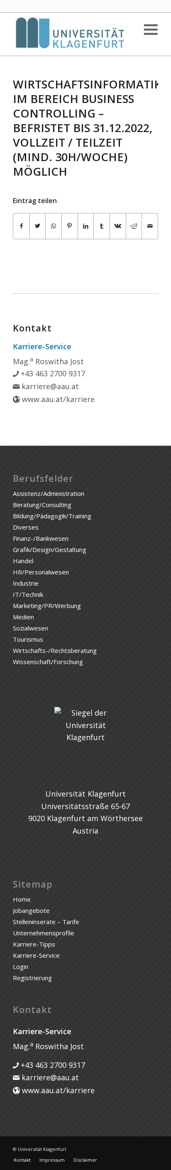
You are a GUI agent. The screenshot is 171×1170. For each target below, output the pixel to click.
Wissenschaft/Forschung (48, 661)
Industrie (26, 583)
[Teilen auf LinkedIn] (86, 226)
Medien (23, 617)
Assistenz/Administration (48, 493)
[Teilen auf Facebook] (21, 226)
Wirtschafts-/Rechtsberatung (55, 650)
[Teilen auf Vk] (118, 226)
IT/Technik (28, 594)
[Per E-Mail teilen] (150, 226)
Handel (23, 561)
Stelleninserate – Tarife (46, 921)
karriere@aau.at (49, 386)
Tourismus (28, 639)
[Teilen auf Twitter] (38, 226)
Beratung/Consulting (42, 504)
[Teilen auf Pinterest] (70, 226)
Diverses (26, 527)
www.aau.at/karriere (57, 399)
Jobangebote (31, 910)
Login (20, 966)
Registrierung (32, 978)
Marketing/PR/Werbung (47, 605)
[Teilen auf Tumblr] (102, 226)
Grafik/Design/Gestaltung (49, 549)
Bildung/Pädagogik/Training (52, 516)
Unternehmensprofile (43, 933)
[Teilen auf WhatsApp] (53, 226)
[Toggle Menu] (150, 30)
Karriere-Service (36, 955)
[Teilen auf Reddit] (134, 226)
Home (22, 899)
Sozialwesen (30, 628)
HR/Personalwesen (41, 572)
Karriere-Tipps (34, 944)
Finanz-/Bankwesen (40, 538)
